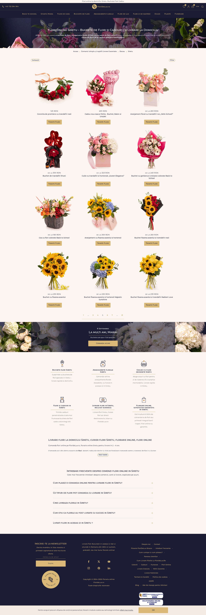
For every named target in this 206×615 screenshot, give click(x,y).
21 (122, 315)
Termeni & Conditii (142, 577)
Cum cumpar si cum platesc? (151, 552)
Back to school (29, 14)
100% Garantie (159, 569)
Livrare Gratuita (143, 569)
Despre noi (146, 544)
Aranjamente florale (104, 14)
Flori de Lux (123, 14)
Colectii (135, 565)
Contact (157, 544)
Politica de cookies (160, 577)
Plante (167, 14)
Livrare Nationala (151, 573)
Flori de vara (63, 14)
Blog (137, 585)
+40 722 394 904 (12, 6)
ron (197, 6)
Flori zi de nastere (141, 14)
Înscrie (50, 563)
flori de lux (101, 6)
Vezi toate (103, 455)
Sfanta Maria (47, 14)
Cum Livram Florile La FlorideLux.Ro (151, 561)
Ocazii (157, 14)
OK (153, 610)
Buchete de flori (82, 14)
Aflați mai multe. (126, 610)
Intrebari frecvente (163, 548)
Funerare (179, 14)
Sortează (35, 60)
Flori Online (166, 565)
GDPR (151, 581)
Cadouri (144, 565)
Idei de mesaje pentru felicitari (155, 585)
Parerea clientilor (151, 556)
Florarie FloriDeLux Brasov (142, 548)
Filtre (172, 60)
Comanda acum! (103, 343)
